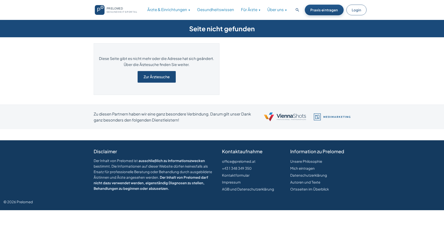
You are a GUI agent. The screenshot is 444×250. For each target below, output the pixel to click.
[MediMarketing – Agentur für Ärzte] (332, 116)
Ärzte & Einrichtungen (167, 9)
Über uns (275, 9)
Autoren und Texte (305, 182)
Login (356, 10)
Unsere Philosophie (306, 161)
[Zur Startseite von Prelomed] (118, 10)
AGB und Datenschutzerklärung (248, 189)
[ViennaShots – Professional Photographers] (285, 116)
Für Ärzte (249, 9)
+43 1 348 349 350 (237, 168)
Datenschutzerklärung (308, 175)
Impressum (231, 182)
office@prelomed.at (239, 161)
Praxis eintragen (324, 10)
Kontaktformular (236, 175)
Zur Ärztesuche (157, 76)
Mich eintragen (302, 168)
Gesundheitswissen (215, 9)
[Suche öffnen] (297, 10)
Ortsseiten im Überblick (309, 189)
